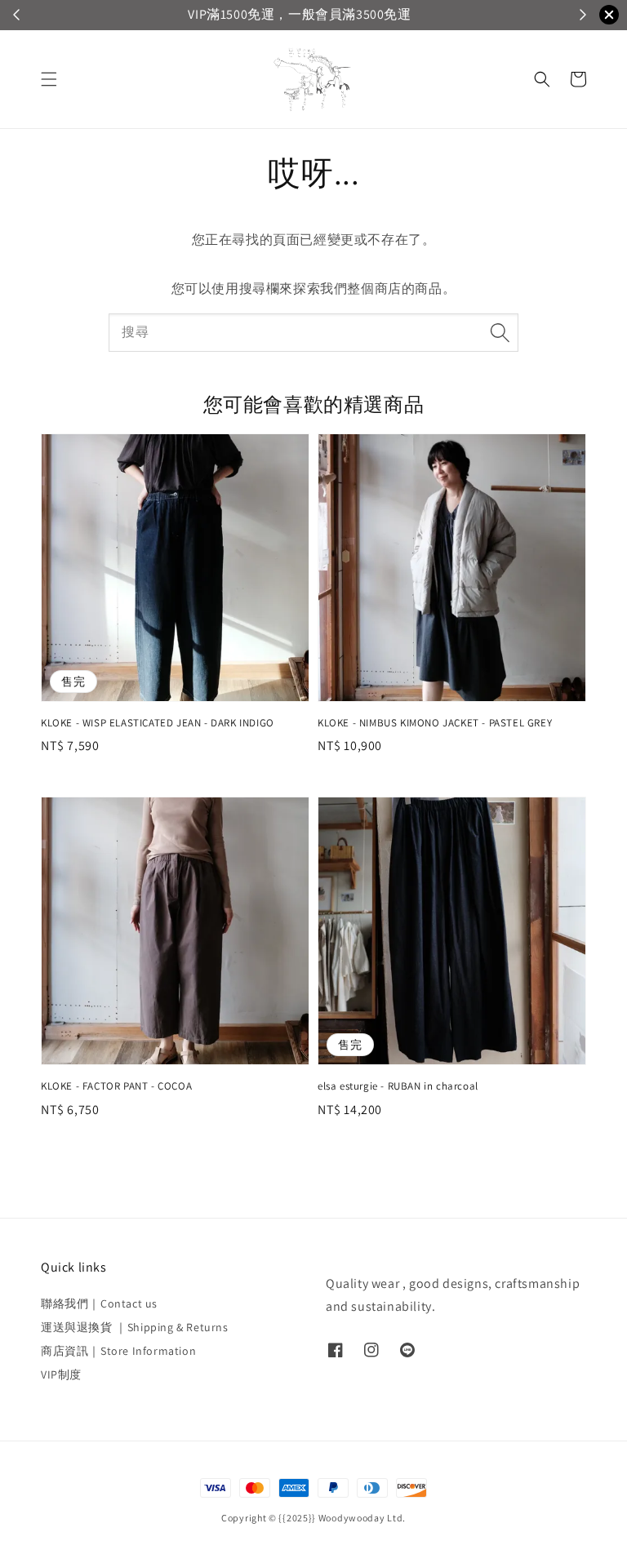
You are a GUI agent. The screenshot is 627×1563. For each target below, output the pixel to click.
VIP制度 (61, 1374)
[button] (49, 79)
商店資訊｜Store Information (118, 1350)
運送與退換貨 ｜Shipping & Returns (135, 1327)
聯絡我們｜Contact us (99, 1303)
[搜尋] (500, 332)
